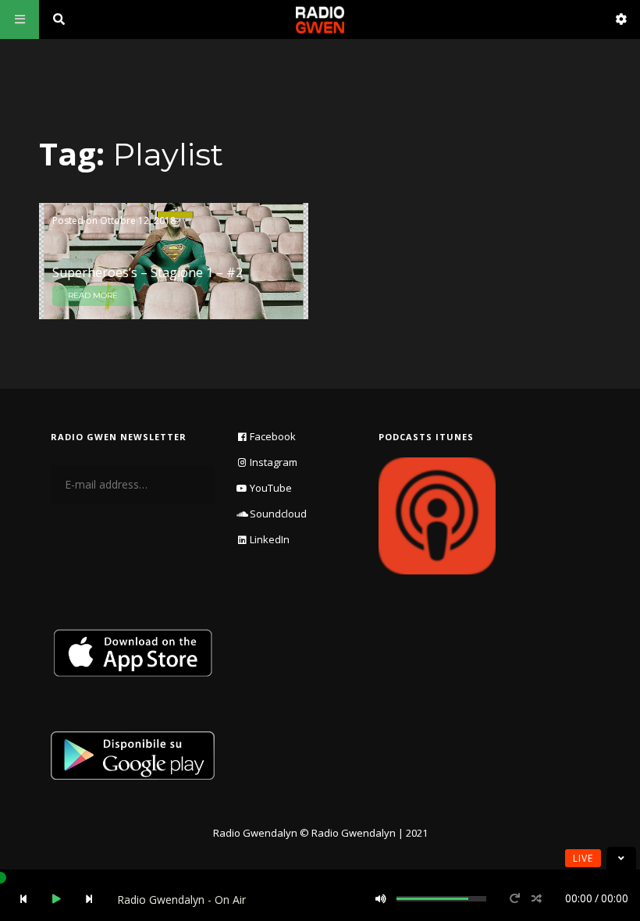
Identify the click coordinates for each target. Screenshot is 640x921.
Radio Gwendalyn (255, 833)
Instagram (273, 462)
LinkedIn (270, 539)
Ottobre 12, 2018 (138, 220)
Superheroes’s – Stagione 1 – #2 (147, 272)
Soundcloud (278, 514)
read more (93, 295)
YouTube (271, 488)
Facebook (273, 436)
